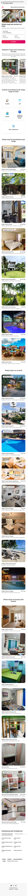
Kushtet (16, 889)
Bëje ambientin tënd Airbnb (18, 7)
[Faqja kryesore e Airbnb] (3, 7)
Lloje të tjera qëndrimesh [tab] (7, 833)
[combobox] (13, 33)
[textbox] (7, 37)
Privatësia (11, 889)
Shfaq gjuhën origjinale (8, 3)
